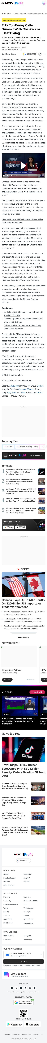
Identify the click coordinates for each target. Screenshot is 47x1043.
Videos (26, 915)
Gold (14, 392)
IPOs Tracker (8, 885)
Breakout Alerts (9, 878)
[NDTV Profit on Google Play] (14, 1024)
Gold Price (7, 919)
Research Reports (31, 901)
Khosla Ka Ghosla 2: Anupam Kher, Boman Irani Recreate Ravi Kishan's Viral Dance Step (15, 786)
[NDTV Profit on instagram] (21, 988)
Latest (39, 392)
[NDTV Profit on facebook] (12, 988)
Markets (6, 897)
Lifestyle (27, 912)
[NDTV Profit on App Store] (32, 1024)
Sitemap (35, 1035)
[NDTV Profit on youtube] (30, 988)
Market (40, 386)
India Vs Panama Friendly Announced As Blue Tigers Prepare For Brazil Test (13, 815)
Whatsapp (28, 940)
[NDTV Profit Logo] (23, 853)
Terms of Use (16, 1035)
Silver (23, 392)
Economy (7, 901)
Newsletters (8, 935)
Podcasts (7, 939)
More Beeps (23, 637)
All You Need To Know (11, 670)
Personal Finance (26, 389)
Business (14, 386)
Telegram (27, 935)
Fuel (8, 392)
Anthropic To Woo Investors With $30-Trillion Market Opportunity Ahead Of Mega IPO (14, 801)
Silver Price (28, 919)
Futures (6, 881)
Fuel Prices (8, 923)
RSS (41, 1035)
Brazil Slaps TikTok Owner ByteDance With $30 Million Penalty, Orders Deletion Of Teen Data (23, 770)
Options (27, 881)
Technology (28, 908)
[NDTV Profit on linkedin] (25, 988)
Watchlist (27, 874)
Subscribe (7, 680)
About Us (7, 1035)
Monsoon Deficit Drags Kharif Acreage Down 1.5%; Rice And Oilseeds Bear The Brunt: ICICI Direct (15, 831)
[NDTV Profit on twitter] (16, 988)
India (25, 904)
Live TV (27, 878)
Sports (6, 912)
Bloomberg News (14, 47)
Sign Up (23, 961)
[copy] (44, 54)
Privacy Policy (26, 1035)
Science (6, 915)
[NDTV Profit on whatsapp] (35, 988)
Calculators (28, 923)
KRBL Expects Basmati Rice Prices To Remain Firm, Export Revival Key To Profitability (18, 721)
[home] (14, 2)
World (24, 47)
